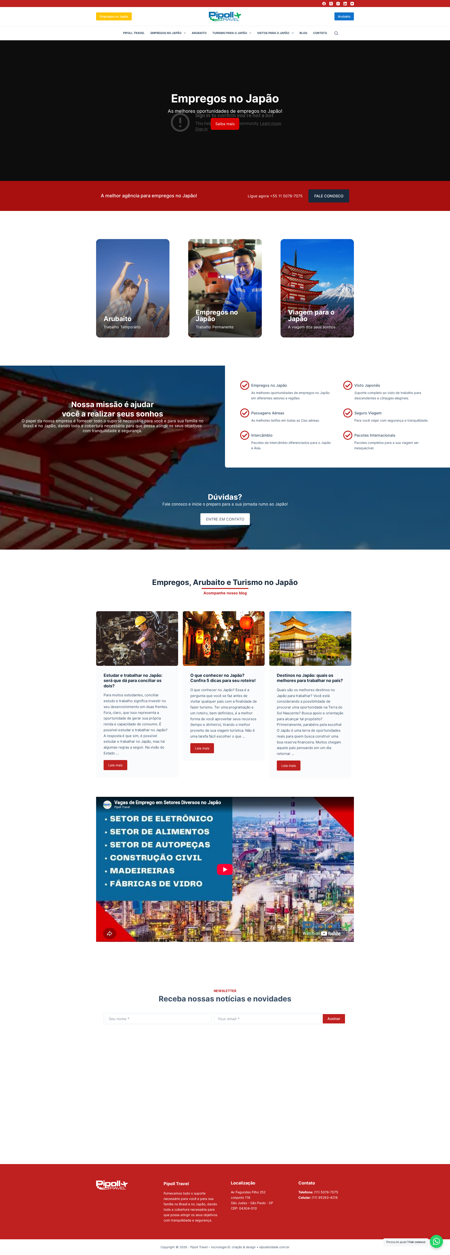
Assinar (333, 1018)
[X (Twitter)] (331, 3)
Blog (303, 33)
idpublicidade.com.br (274, 1247)
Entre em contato (225, 519)
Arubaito (344, 16)
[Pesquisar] (336, 33)
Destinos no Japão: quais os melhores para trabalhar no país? (310, 678)
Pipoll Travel (134, 33)
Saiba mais (225, 123)
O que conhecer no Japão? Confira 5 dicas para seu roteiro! (223, 678)
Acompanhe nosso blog (225, 593)
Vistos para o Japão (273, 33)
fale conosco (328, 196)
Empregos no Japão (114, 16)
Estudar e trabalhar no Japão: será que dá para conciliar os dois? (133, 680)
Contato (320, 33)
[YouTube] (352, 3)
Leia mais (115, 765)
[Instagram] (338, 3)
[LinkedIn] (345, 3)
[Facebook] (324, 3)
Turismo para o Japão (229, 33)
